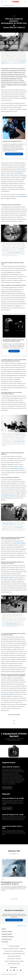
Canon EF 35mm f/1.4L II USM (12, 814)
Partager (14, 723)
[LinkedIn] (14, 970)
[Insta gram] (10, 970)
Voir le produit (7, 787)
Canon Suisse (13, 967)
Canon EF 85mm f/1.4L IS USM (13, 624)
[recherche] (6, 2)
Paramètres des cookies (14, 963)
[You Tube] (20, 970)
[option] (14, 876)
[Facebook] (7, 970)
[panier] (2, 2)
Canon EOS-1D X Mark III (14, 252)
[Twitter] (17, 970)
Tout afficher (13, 853)
